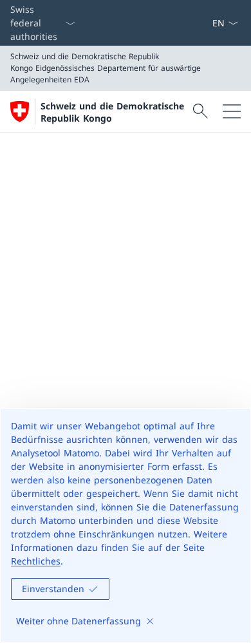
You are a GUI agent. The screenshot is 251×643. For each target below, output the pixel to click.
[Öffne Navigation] (231, 111)
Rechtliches (35, 561)
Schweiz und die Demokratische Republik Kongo (112, 112)
